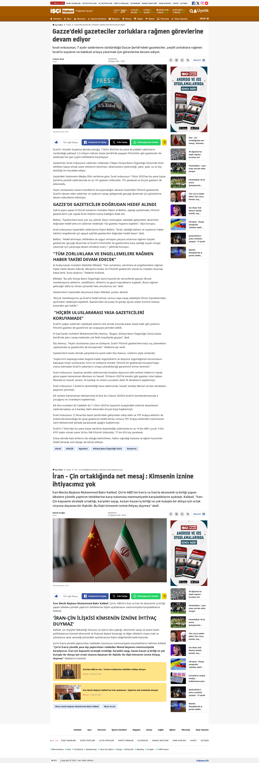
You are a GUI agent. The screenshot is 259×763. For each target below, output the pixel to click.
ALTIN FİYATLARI (105, 3)
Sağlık (140, 19)
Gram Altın (163, 10)
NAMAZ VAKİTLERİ (149, 3)
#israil (58, 448)
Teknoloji (164, 19)
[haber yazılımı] (203, 760)
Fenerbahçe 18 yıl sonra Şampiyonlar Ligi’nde (197, 182)
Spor (69, 19)
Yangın (118, 749)
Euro (147, 10)
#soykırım (132, 448)
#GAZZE (69, 448)
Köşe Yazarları (181, 19)
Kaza (68, 749)
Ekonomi (81, 19)
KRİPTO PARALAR (121, 3)
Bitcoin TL (178, 10)
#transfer (129, 749)
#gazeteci (83, 448)
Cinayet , (150, 749)
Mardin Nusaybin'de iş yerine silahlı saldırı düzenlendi (197, 253)
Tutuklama (77, 749)
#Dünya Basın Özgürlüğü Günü (107, 448)
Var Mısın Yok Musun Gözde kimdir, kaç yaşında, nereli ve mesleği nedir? (197, 210)
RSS (55, 760)
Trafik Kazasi (162, 749)
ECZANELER (135, 3)
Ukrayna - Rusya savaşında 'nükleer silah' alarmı (196, 224)
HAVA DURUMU (165, 3)
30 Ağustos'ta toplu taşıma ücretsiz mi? (195, 154)
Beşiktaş (139, 749)
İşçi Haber (58, 25)
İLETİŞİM (183, 3)
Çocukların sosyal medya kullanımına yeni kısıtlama (197, 678)
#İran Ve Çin (109, 706)
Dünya (128, 19)
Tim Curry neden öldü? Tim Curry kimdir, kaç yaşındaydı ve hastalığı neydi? (196, 196)
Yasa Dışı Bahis (105, 749)
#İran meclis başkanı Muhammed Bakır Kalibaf (77, 706)
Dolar (135, 10)
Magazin (116, 19)
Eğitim (151, 19)
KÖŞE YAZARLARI (73, 3)
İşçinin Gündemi (98, 19)
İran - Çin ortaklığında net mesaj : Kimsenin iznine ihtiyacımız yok (197, 140)
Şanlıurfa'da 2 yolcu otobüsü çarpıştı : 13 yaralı (197, 239)
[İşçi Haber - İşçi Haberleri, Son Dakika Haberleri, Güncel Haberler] (60, 729)
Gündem (57, 19)
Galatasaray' (90, 749)
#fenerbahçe (57, 749)
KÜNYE (175, 3)
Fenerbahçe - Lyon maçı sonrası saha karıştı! (197, 168)
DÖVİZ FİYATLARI (89, 3)
